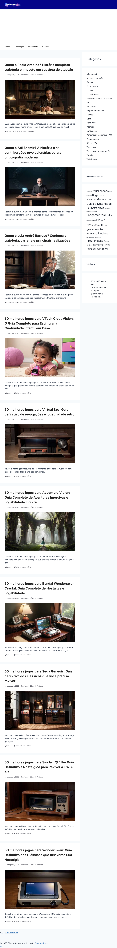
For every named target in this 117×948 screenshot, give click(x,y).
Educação (91, 106)
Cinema (89, 82)
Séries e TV (91, 143)
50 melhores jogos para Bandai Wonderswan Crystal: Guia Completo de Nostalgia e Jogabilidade (39, 588)
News (100, 220)
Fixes (102, 195)
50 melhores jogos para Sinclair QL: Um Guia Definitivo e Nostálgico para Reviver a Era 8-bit (39, 767)
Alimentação (92, 74)
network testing (91, 220)
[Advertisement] (58, 26)
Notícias (92, 225)
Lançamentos (95, 215)
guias (108, 200)
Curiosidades (92, 94)
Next (14, 932)
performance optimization (93, 237)
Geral (88, 119)
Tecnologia (19, 47)
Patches (103, 233)
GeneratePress (41, 943)
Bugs (95, 195)
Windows (102, 248)
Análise (89, 191)
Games (7, 47)
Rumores (98, 244)
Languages (91, 131)
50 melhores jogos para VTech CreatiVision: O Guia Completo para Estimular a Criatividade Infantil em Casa (39, 323)
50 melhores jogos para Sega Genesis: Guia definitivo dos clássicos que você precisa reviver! (39, 676)
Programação (92, 139)
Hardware (91, 123)
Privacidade (33, 47)
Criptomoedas (92, 86)
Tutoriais (90, 155)
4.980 (8, 932)
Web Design (91, 159)
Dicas (89, 102)
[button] (111, 46)
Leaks (108, 215)
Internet (90, 127)
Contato (45, 47)
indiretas (107, 208)
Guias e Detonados (99, 203)
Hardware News (95, 207)
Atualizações (101, 191)
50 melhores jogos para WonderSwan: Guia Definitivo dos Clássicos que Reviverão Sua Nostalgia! (38, 855)
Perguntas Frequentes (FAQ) (99, 135)
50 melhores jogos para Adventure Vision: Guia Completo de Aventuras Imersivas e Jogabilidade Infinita (37, 497)
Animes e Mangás (94, 78)
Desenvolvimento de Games (99, 98)
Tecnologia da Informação (98, 151)
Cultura (89, 90)
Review (106, 241)
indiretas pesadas (91, 211)
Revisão (89, 245)
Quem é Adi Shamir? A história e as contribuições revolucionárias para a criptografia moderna (33, 152)
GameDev (91, 199)
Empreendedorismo (95, 110)
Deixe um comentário (26, 131)
